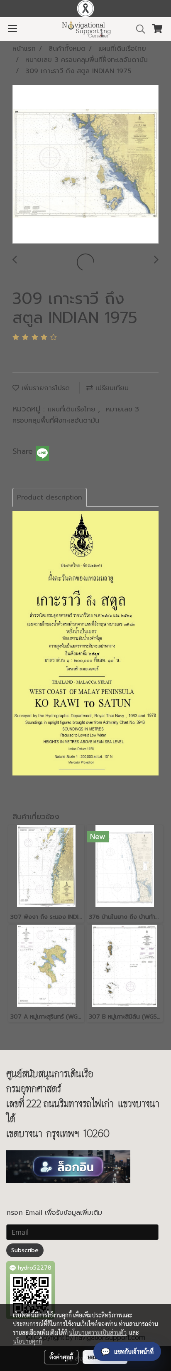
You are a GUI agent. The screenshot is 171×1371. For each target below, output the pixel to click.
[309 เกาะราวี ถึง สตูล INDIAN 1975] (85, 164)
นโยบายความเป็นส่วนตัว (98, 1332)
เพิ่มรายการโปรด (44, 388)
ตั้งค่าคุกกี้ (61, 1357)
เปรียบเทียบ (111, 388)
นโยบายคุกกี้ (27, 1341)
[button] (137, 29)
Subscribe (25, 1250)
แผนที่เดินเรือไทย (73, 409)
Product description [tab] (49, 497)
